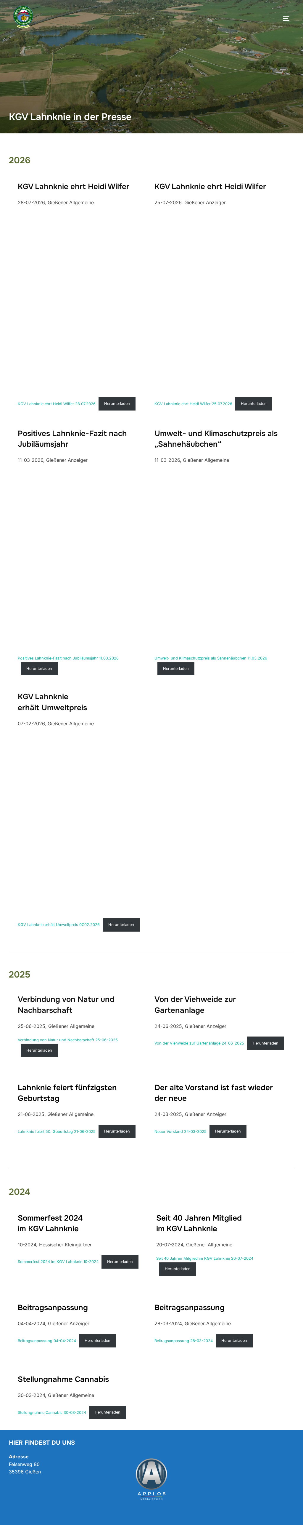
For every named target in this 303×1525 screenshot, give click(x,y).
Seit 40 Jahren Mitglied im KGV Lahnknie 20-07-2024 (204, 1258)
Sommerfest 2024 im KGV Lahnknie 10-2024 (58, 1261)
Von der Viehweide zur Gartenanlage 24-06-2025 (199, 1043)
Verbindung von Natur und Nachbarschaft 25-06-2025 (68, 1040)
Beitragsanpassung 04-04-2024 (47, 1340)
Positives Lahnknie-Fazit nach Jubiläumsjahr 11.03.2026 (68, 658)
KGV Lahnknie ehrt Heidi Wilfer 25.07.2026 (193, 403)
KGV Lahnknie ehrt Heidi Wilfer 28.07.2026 (57, 403)
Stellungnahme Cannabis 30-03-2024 (52, 1412)
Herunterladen (117, 403)
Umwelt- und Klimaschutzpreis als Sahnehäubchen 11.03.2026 (210, 658)
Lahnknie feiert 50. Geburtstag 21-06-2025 (57, 1131)
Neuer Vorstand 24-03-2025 (180, 1131)
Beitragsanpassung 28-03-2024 (183, 1340)
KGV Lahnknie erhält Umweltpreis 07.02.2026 (59, 924)
